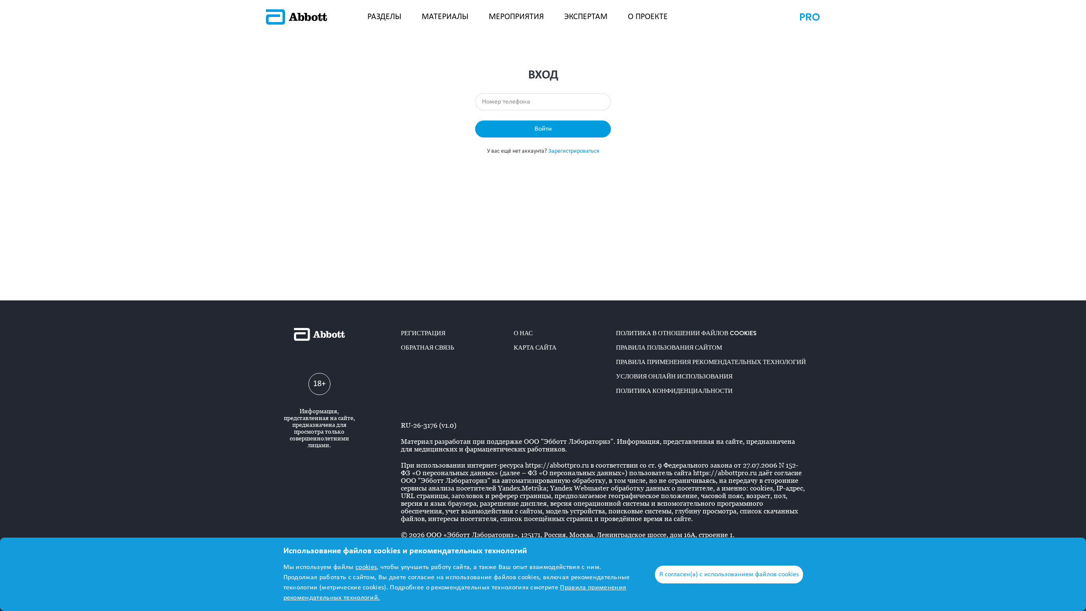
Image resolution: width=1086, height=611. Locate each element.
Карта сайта (535, 347)
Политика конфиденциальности (674, 390)
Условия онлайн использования (674, 376)
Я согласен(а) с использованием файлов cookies (729, 574)
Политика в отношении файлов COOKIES (686, 333)
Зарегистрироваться (574, 151)
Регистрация (423, 333)
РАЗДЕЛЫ (384, 17)
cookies (366, 567)
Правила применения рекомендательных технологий (711, 362)
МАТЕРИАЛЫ (445, 17)
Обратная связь (427, 347)
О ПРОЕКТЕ (648, 17)
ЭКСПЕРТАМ (585, 17)
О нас (523, 333)
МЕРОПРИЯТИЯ (516, 17)
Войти (543, 129)
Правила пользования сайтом (669, 347)
